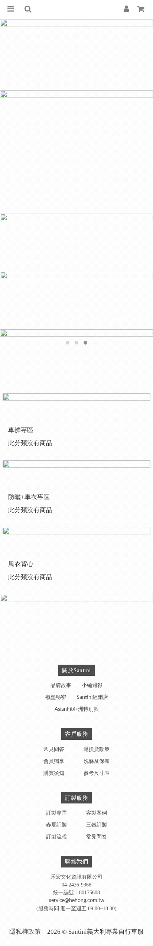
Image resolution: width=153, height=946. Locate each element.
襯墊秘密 (55, 697)
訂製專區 (56, 813)
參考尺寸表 (97, 773)
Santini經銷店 (92, 697)
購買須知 (53, 773)
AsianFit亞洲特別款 (77, 709)
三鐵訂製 (96, 825)
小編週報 (92, 685)
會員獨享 (53, 761)
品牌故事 (61, 685)
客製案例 (96, 813)
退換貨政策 (97, 749)
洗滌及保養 (97, 761)
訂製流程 (56, 837)
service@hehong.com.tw (76, 900)
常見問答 (53, 749)
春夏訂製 (56, 825)
